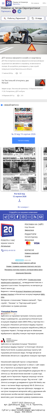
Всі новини (35, 3)
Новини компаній (32, 253)
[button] (3, 3)
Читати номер (23, 140)
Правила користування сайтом (23, 263)
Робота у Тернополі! (16, 18)
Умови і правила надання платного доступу (23, 266)
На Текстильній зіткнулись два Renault (15, 81)
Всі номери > (23, 207)
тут (13, 288)
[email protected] (23, 408)
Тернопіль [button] (16, 4)
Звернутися (29, 230)
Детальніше (5, 246)
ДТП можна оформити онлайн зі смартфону (21, 58)
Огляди (38, 18)
